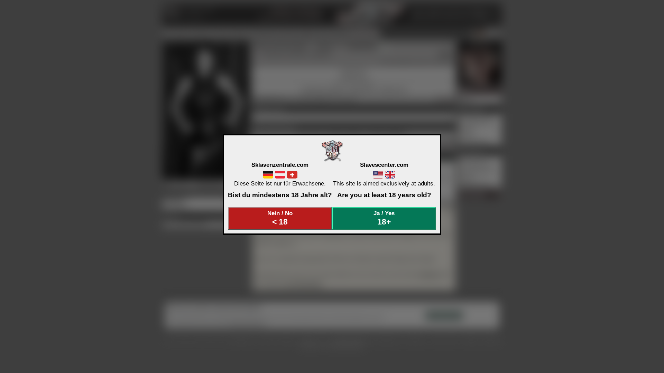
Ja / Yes (384, 218)
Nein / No (280, 218)
